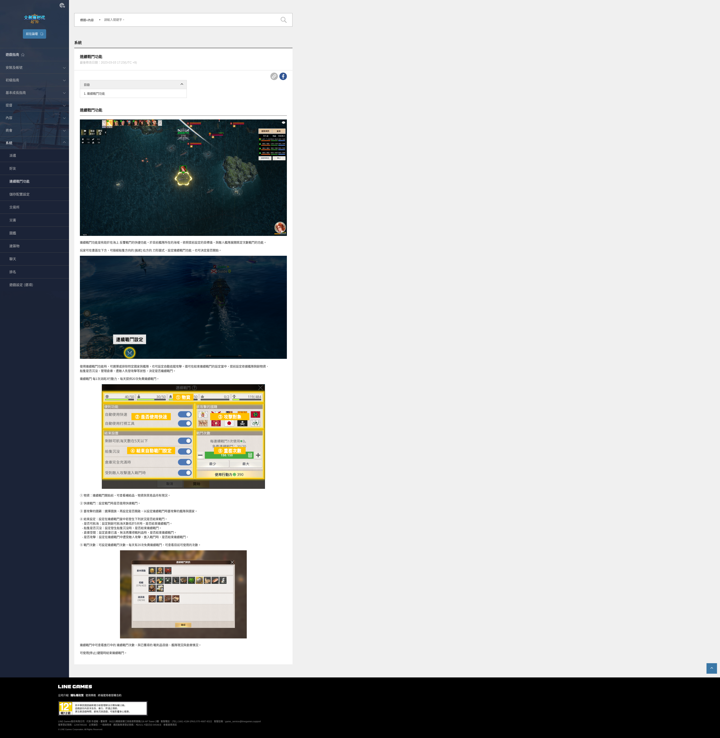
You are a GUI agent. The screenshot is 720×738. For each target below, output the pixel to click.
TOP (711, 668)
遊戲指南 (12, 55)
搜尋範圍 (283, 19)
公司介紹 (63, 695)
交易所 (14, 207)
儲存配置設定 (19, 194)
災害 (12, 220)
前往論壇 (32, 33)
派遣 (12, 156)
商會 (9, 130)
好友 (12, 168)
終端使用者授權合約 (110, 695)
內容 (9, 118)
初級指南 (12, 80)
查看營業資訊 (170, 725)
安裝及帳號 (14, 68)
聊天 (12, 259)
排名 (12, 272)
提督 (9, 105)
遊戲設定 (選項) (21, 285)
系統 (9, 143)
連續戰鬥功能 (19, 181)
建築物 (14, 246)
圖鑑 (12, 233)
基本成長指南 (16, 93)
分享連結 (274, 76)
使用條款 (91, 695)
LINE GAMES (75, 686)
